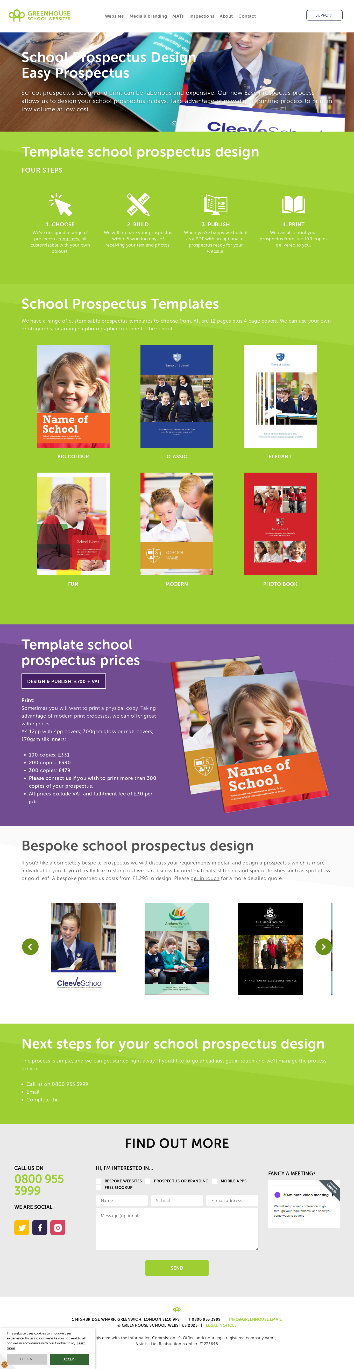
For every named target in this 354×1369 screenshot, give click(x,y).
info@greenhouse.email (69, 1092)
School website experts (204, 1365)
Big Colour (73, 457)
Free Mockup (119, 1187)
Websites (114, 16)
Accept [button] (69, 1359)
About (226, 16)
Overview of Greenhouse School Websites (171, 1365)
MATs (178, 16)
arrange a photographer (89, 329)
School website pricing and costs (256, 1365)
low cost (76, 109)
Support (324, 15)
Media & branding (148, 16)
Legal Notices (221, 1325)
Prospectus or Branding (181, 1181)
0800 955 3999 (39, 1185)
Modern (177, 584)
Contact (247, 16)
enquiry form (75, 1100)
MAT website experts (228, 1365)
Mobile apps (234, 1181)
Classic (177, 457)
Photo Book (280, 584)
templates (69, 238)
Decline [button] (27, 1359)
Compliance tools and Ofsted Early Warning (127, 1365)
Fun (73, 584)
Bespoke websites (123, 1181)
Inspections (202, 16)
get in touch (205, 878)
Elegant (280, 457)
